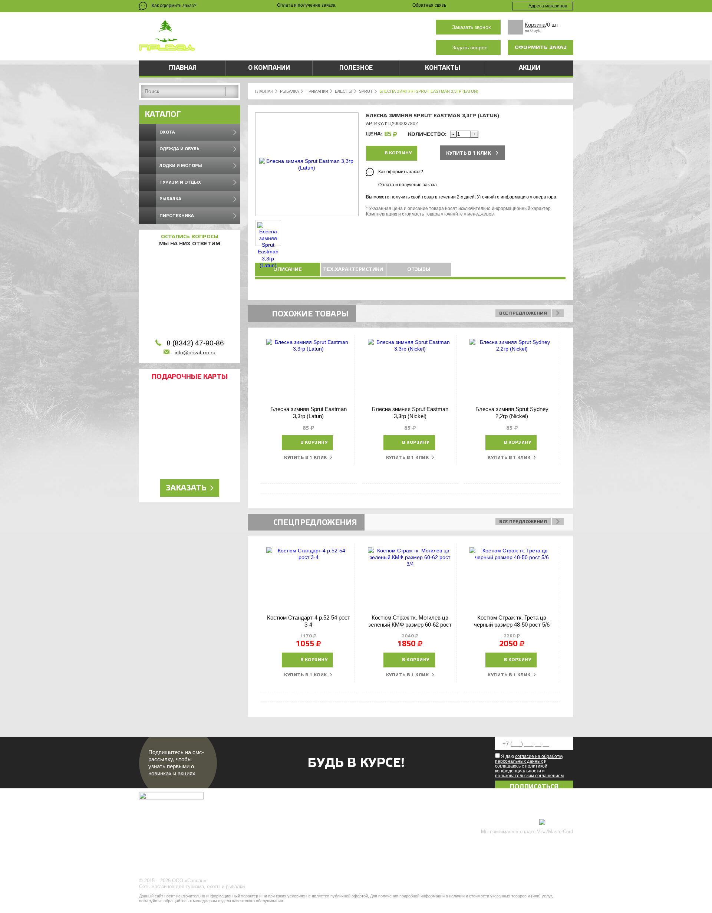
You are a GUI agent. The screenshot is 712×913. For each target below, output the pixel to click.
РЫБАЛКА (289, 91)
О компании (269, 68)
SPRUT (366, 91)
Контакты (442, 68)
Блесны (343, 91)
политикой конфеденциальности (521, 768)
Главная (182, 68)
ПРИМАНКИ (317, 91)
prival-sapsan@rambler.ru (294, 48)
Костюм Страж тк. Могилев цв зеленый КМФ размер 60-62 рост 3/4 (410, 624)
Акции (529, 68)
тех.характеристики (353, 269)
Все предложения (523, 313)
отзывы (418, 269)
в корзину (398, 153)
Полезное (356, 68)
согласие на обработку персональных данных (529, 759)
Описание (287, 269)
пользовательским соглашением (529, 775)
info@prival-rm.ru (195, 352)
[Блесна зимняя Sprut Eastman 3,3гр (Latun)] (307, 168)
